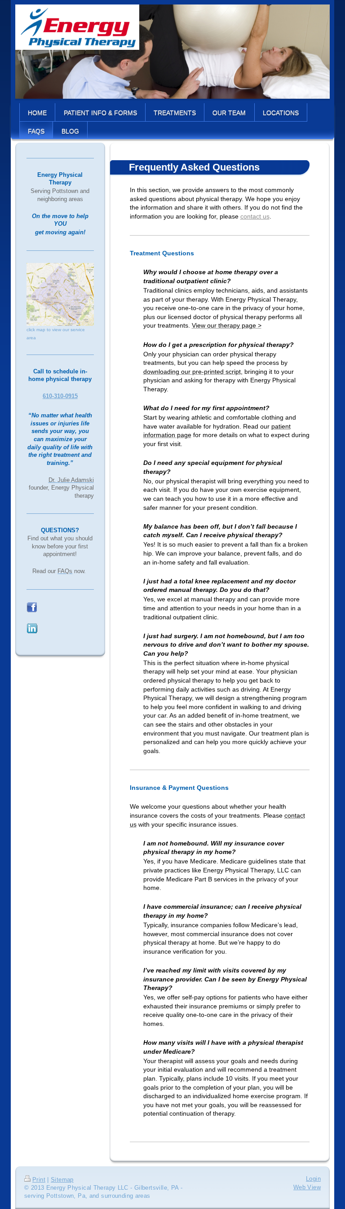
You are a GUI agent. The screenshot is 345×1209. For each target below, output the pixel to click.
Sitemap (62, 1180)
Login (313, 1179)
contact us (255, 216)
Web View (307, 1187)
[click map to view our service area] (60, 294)
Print (38, 1180)
